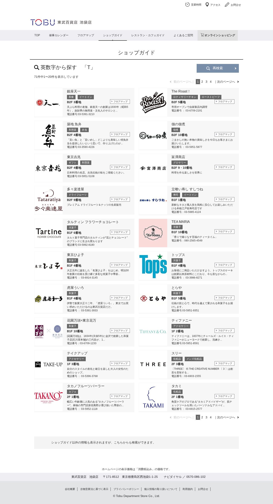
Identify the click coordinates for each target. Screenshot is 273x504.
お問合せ (236, 4)
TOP (37, 35)
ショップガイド (112, 35)
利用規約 (188, 489)
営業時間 (196, 4)
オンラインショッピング (220, 35)
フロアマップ (85, 35)
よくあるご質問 (183, 35)
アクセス (215, 4)
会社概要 (70, 489)
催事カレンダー (58, 35)
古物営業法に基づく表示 (94, 489)
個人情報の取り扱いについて (160, 489)
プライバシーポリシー (126, 489)
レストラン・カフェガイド (148, 35)
